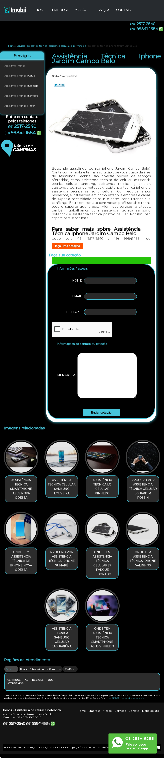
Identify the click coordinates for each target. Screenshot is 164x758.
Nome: (78, 280)
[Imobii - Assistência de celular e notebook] (14, 8)
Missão (81, 10)
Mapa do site (150, 710)
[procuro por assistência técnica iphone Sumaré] (61, 527)
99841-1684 (147, 28)
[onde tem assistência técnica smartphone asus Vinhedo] (102, 604)
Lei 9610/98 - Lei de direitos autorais (126, 698)
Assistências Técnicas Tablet (19, 105)
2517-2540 (146, 23)
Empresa (60, 10)
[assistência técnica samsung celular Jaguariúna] (61, 604)
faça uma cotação (67, 246)
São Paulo (70, 668)
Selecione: (11, 668)
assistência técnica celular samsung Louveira (62, 486)
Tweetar (59, 85)
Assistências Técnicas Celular (20, 75)
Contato (124, 10)
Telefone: (75, 312)
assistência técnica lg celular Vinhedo (102, 486)
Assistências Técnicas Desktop (21, 85)
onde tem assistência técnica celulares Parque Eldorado (102, 563)
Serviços (102, 10)
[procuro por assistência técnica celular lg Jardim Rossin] (143, 455)
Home (40, 10)
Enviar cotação (101, 412)
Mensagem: (67, 375)
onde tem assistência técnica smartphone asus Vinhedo (102, 637)
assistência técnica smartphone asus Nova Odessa (21, 488)
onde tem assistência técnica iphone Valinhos (143, 558)
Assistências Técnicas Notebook (21, 95)
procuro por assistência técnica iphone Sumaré (62, 558)
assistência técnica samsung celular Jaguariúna (62, 637)
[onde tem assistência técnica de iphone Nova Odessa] (21, 527)
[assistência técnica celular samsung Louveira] (61, 455)
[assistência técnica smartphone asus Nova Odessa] (21, 455)
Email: (78, 296)
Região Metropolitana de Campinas (40, 668)
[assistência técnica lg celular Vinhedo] (102, 455)
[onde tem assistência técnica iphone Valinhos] (143, 527)
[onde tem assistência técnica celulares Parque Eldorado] (102, 527)
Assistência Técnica (15, 65)
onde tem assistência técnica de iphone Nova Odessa (21, 561)
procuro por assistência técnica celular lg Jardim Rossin (143, 488)
